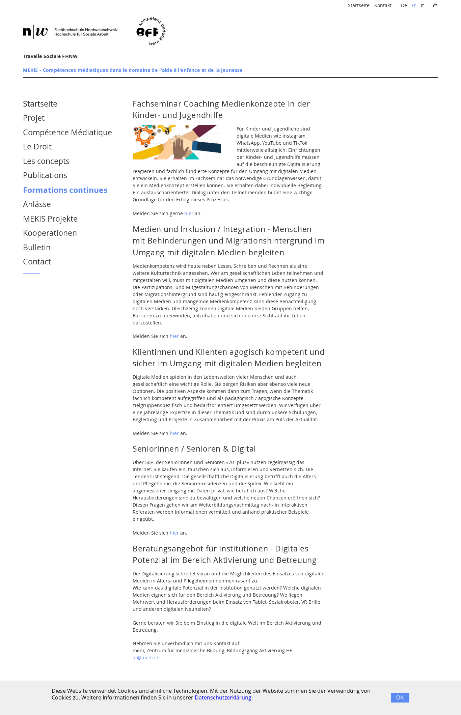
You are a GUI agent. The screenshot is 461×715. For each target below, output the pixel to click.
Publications (45, 175)
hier (188, 213)
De (404, 5)
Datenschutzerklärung (223, 697)
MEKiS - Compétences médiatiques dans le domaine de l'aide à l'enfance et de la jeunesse (133, 70)
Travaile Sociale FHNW (50, 56)
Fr (414, 5)
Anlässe (37, 204)
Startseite (359, 5)
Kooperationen (50, 233)
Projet (34, 118)
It (422, 5)
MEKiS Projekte (50, 218)
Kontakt (382, 5)
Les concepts (46, 161)
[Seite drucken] (435, 3)
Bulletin (37, 247)
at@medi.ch (146, 657)
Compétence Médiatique (67, 132)
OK (400, 697)
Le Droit (37, 146)
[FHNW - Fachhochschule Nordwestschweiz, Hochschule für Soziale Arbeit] (70, 32)
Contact (37, 261)
